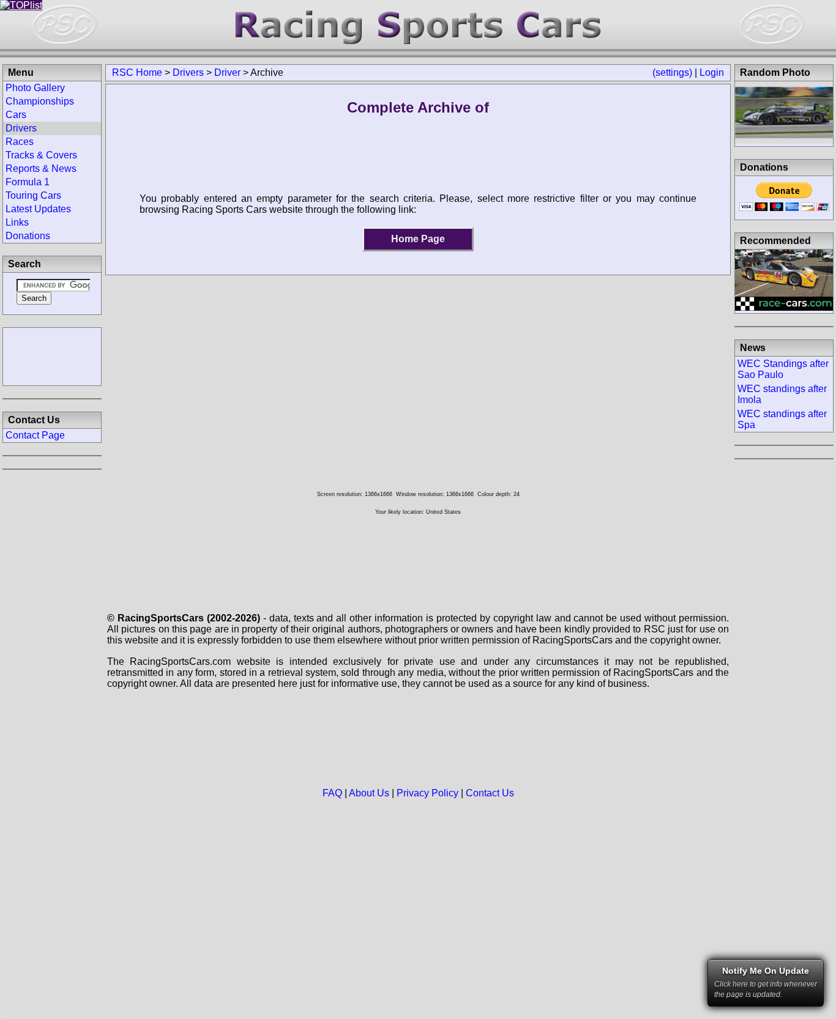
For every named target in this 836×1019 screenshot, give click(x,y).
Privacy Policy (427, 793)
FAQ (332, 793)
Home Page (418, 239)
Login (712, 72)
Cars (16, 114)
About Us (369, 793)
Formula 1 (28, 182)
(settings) (672, 72)
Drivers (188, 72)
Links (17, 222)
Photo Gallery (35, 88)
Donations (28, 236)
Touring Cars (33, 195)
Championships (40, 101)
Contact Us (490, 793)
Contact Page (35, 435)
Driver (227, 72)
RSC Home (137, 72)
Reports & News (41, 168)
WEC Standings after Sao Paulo (783, 369)
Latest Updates (38, 209)
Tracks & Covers (41, 155)
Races (20, 141)
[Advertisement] (52, 355)
